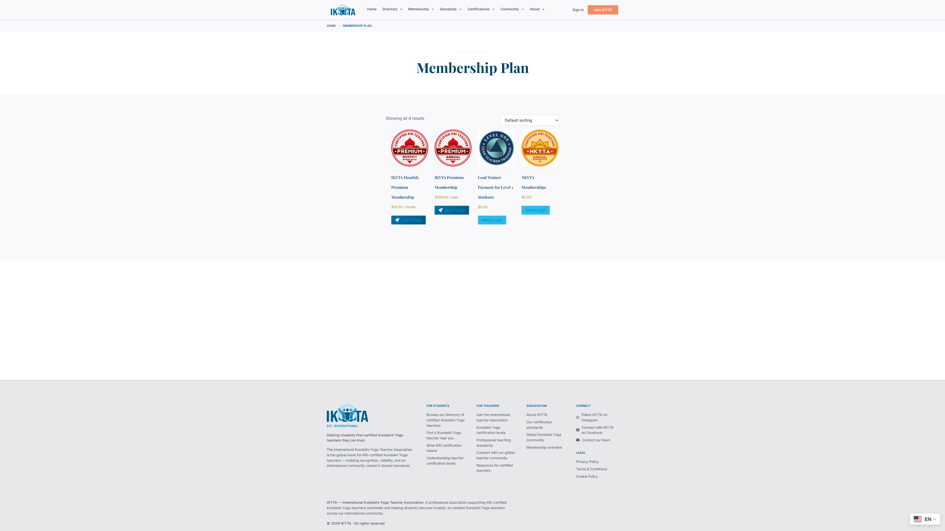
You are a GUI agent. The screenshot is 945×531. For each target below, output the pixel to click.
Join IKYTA (603, 10)
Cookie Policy (587, 476)
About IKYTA (536, 415)
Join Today (411, 220)
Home (372, 9)
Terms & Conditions (591, 469)
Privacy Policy (587, 461)
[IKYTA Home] (347, 413)
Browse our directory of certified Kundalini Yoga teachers (445, 420)
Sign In (578, 10)
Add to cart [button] (492, 220)
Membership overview (544, 447)
